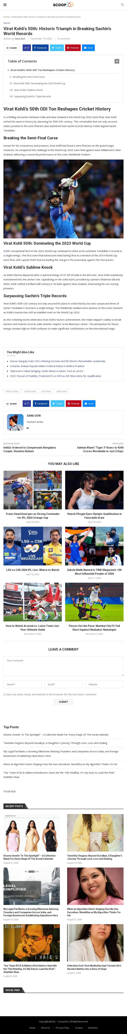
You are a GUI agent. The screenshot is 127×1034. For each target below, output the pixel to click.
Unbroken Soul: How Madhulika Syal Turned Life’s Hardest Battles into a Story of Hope (94, 967)
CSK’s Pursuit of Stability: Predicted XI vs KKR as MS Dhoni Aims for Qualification (55, 376)
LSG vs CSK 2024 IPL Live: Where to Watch (32, 569)
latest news (30, 391)
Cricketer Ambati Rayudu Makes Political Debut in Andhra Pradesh (47, 366)
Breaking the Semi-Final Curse (29, 76)
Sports (6, 23)
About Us (45, 1027)
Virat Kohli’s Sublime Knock (28, 90)
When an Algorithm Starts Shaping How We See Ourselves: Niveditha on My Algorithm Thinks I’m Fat (60, 764)
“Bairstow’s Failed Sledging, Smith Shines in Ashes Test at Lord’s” (47, 371)
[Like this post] (28, 47)
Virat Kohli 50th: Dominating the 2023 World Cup (39, 83)
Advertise (93, 1027)
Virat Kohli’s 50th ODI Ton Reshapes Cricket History (42, 70)
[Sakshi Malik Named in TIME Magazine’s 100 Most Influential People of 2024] (94, 546)
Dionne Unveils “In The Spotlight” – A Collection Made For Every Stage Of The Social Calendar (56, 734)
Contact (79, 1027)
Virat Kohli (61, 391)
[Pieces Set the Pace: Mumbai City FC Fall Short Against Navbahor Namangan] (94, 602)
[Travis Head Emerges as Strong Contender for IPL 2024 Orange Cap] (32, 490)
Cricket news (12, 391)
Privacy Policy (62, 1027)
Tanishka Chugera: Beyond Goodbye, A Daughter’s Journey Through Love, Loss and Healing (55, 743)
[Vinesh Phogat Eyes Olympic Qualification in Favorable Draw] (94, 490)
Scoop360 (46, 391)
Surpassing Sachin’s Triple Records (32, 96)
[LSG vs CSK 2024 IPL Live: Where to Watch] (32, 546)
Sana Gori (20, 38)
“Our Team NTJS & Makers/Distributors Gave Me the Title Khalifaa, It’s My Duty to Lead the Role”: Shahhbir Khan (30, 968)
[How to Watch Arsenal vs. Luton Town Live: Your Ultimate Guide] (32, 602)
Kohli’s (7, 251)
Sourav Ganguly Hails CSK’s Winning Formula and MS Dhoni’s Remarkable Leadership (57, 361)
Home (6, 16)
